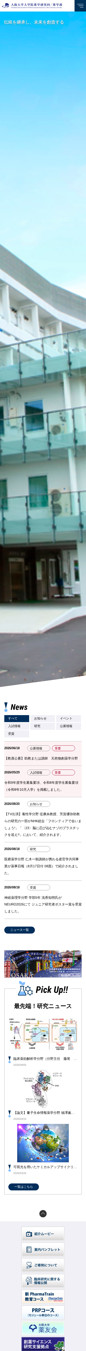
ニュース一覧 (19, 930)
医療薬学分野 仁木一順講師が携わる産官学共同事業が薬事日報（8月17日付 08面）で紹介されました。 (41, 866)
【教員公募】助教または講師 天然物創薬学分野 (41, 758)
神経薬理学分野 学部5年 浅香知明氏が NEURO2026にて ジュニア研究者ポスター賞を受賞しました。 (43, 904)
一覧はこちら (23, 1186)
